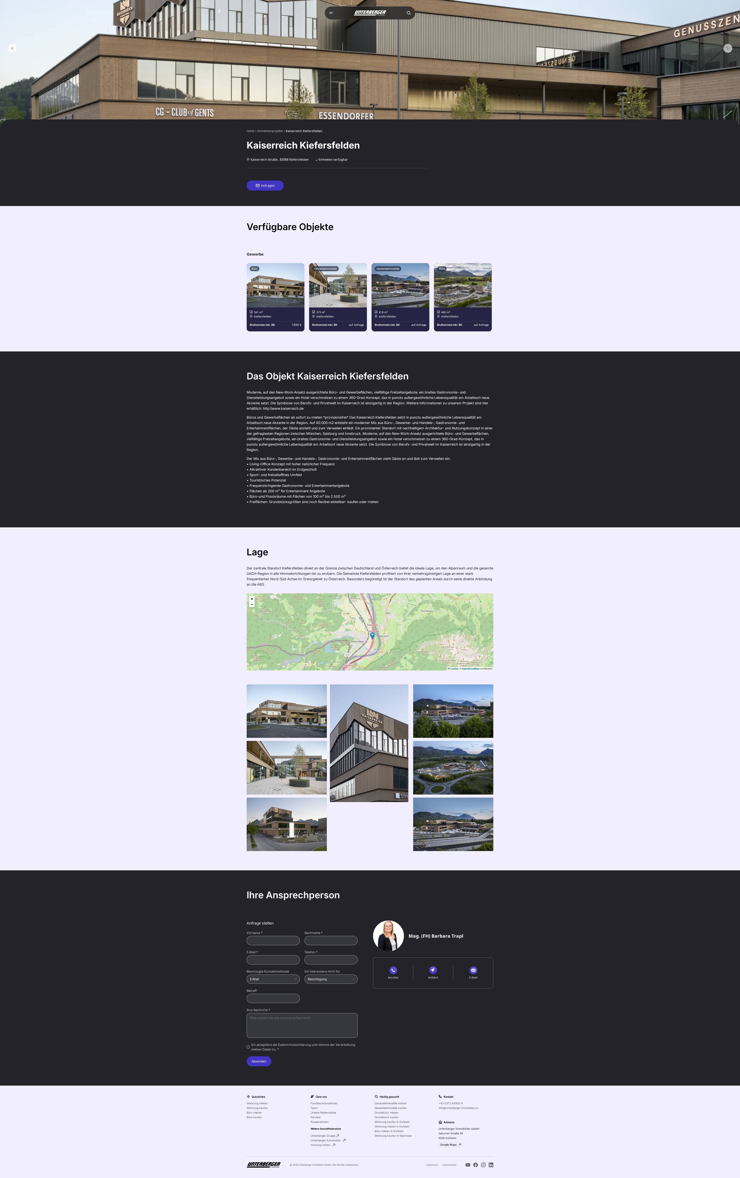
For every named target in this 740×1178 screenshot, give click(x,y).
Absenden (259, 1061)
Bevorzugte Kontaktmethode (268, 971)
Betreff (252, 991)
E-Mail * (252, 952)
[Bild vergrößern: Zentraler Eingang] (287, 767)
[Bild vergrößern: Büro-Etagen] (369, 743)
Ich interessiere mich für (322, 971)
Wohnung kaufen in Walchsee (393, 1135)
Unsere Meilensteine (323, 1112)
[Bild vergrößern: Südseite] (287, 824)
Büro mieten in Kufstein (389, 1131)
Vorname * (255, 933)
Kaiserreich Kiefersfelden (304, 131)
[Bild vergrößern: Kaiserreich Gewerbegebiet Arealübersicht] (453, 767)
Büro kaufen (254, 1117)
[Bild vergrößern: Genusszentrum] (287, 711)
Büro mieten (254, 1112)
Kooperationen (320, 1121)
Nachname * (313, 933)
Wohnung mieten (257, 1103)
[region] (370, 631)
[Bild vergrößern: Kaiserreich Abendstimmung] (453, 711)
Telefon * (311, 952)
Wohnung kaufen (257, 1108)
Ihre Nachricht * (258, 1010)
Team (314, 1108)
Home (251, 131)
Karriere (315, 1117)
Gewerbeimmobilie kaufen (391, 1108)
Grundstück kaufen (387, 1117)
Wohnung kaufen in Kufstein (392, 1121)
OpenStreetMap (470, 668)
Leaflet (454, 668)
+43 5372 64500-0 (451, 1103)
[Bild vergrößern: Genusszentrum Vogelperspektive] (453, 824)
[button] (372, 636)
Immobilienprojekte (270, 131)
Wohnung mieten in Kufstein (392, 1126)
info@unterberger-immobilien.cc (458, 1108)
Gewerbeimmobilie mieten (391, 1103)
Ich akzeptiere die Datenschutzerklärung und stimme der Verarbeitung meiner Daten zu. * (303, 1047)
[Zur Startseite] (370, 13)
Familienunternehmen (324, 1103)
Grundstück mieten (386, 1112)
